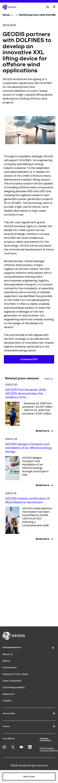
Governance (10, 667)
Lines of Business (12, 680)
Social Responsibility (14, 687)
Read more (42, 431)
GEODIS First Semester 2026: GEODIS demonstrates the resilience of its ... (25, 393)
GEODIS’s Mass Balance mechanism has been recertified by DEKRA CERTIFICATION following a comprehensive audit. (37, 517)
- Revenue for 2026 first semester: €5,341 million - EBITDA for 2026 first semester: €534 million (37, 408)
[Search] (47, 7)
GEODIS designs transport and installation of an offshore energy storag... (28, 447)
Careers (7, 700)
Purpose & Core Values (15, 674)
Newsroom (9, 694)
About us (8, 654)
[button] (29, 776)
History (6, 660)
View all (48, 379)
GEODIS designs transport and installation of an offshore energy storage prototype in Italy (35, 466)
